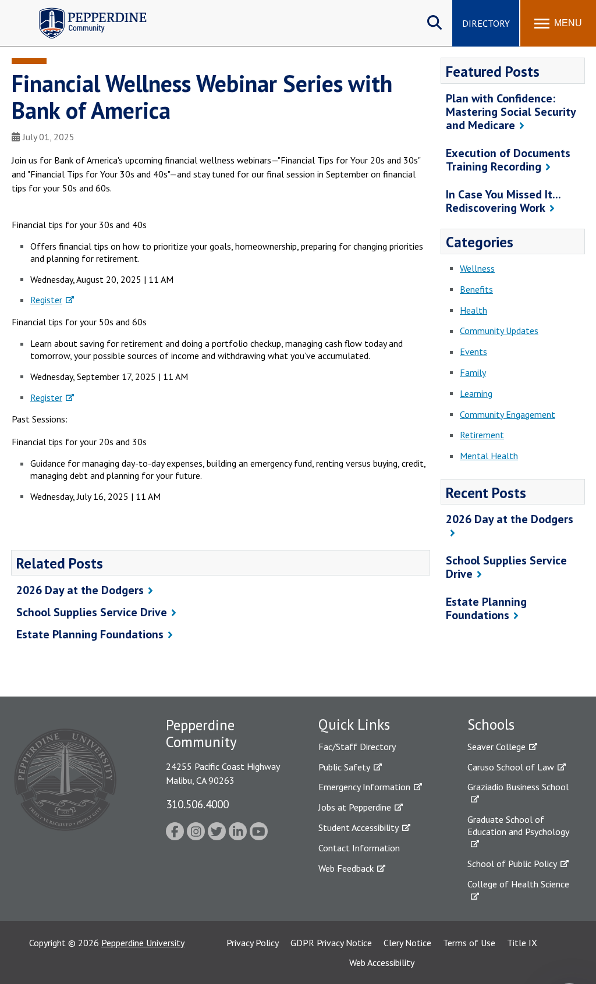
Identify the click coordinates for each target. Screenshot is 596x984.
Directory (486, 23)
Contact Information (359, 848)
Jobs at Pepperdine (354, 807)
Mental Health (489, 455)
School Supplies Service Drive (91, 612)
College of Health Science (518, 884)
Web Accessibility (381, 962)
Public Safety (344, 767)
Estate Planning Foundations (90, 634)
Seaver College (496, 746)
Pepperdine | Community (84, 10)
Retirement (482, 435)
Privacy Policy (252, 943)
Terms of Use (469, 943)
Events (473, 351)
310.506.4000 (197, 804)
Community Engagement (507, 414)
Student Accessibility (358, 827)
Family (473, 372)
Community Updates (499, 330)
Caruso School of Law (510, 767)
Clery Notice (407, 943)
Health (473, 310)
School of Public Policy (512, 863)
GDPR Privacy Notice (331, 943)
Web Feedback (346, 868)
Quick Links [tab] (354, 724)
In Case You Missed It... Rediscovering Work (503, 201)
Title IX (522, 943)
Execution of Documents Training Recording (508, 159)
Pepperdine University (143, 943)
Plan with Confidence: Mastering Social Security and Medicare (511, 112)
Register (46, 299)
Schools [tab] (491, 724)
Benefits (476, 289)
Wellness (477, 268)
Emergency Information (364, 787)
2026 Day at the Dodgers (80, 590)
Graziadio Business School (518, 787)
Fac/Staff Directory (357, 746)
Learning (476, 393)
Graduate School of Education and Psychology (518, 825)
